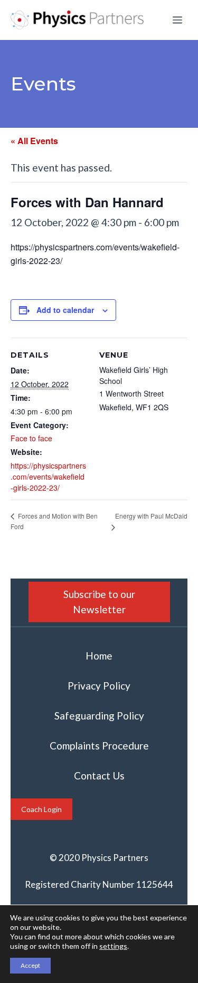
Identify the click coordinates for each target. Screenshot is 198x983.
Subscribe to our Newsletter (99, 601)
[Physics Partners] (77, 20)
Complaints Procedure (99, 745)
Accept (30, 965)
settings (113, 945)
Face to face (31, 438)
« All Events (34, 141)
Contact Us (99, 775)
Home (99, 656)
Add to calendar (65, 310)
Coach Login (41, 809)
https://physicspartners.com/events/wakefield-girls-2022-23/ (48, 476)
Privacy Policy (99, 686)
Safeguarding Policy (99, 716)
